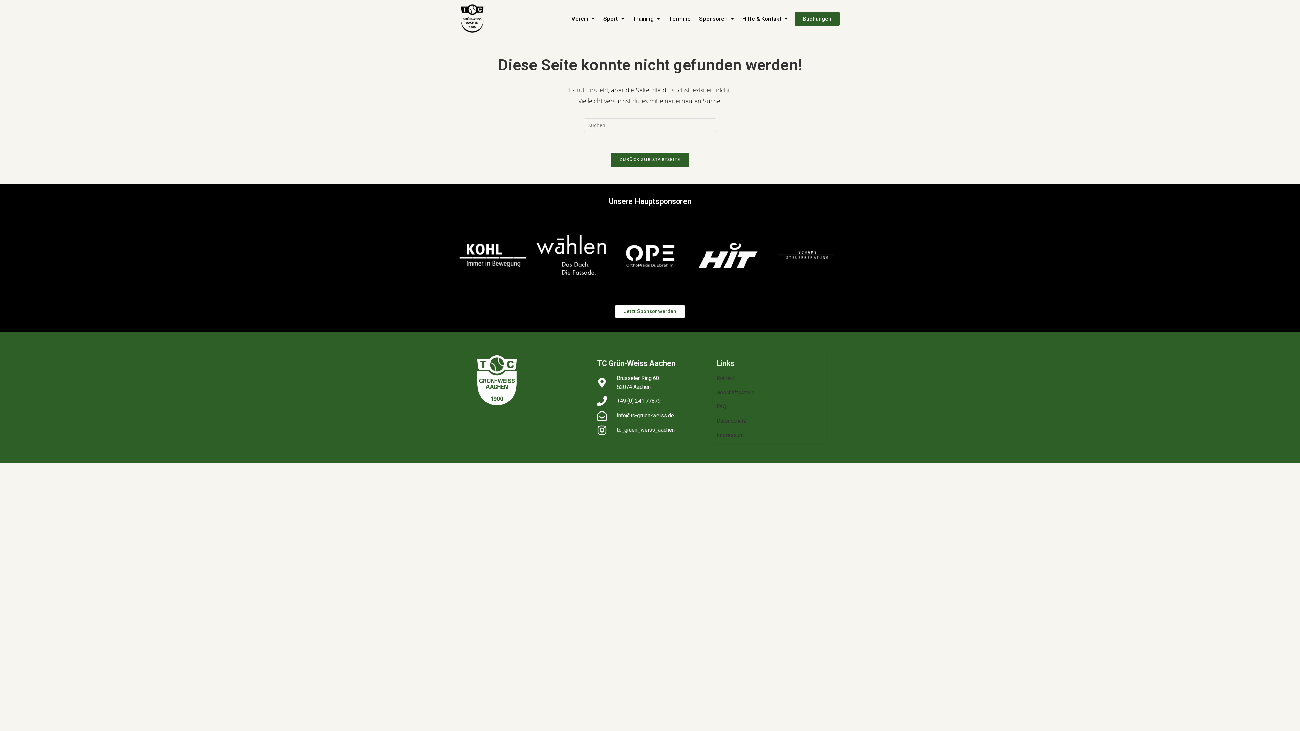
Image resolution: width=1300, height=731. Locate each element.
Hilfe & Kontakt (761, 18)
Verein (579, 18)
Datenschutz (731, 421)
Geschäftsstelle (736, 392)
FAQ (722, 406)
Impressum (730, 435)
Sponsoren (713, 18)
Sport (610, 18)
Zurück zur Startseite (650, 159)
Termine (680, 18)
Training (643, 18)
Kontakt (726, 378)
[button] (583, 18)
